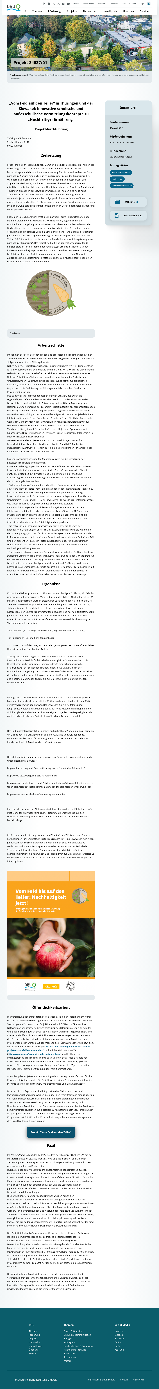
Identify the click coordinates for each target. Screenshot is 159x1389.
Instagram (120, 1338)
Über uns (128, 11)
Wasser (67, 1360)
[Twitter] (58, 3)
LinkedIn (119, 1331)
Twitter (118, 1342)
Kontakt (132, 3)
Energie (68, 1338)
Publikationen (88, 3)
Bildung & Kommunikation (77, 1334)
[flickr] (63, 3)
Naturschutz (70, 1353)
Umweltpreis (109, 11)
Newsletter (102, 3)
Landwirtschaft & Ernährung (78, 1345)
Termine (114, 3)
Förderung (54, 11)
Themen (37, 11)
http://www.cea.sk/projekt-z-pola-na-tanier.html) (34, 1053)
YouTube (119, 1349)
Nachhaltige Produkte (75, 1349)
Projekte (72, 11)
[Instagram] (53, 3)
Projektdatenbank (18, 75)
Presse (76, 3)
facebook (119, 1334)
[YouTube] (68, 3)
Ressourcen (70, 1357)
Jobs (124, 3)
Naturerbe (89, 11)
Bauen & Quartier (73, 1331)
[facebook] (48, 3)
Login (142, 3)
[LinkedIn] (44, 3)
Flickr (117, 1345)
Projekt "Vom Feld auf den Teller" (51, 1132)
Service (144, 11)
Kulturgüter (70, 1342)
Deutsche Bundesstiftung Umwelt (37, 1379)
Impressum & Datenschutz (101, 1379)
